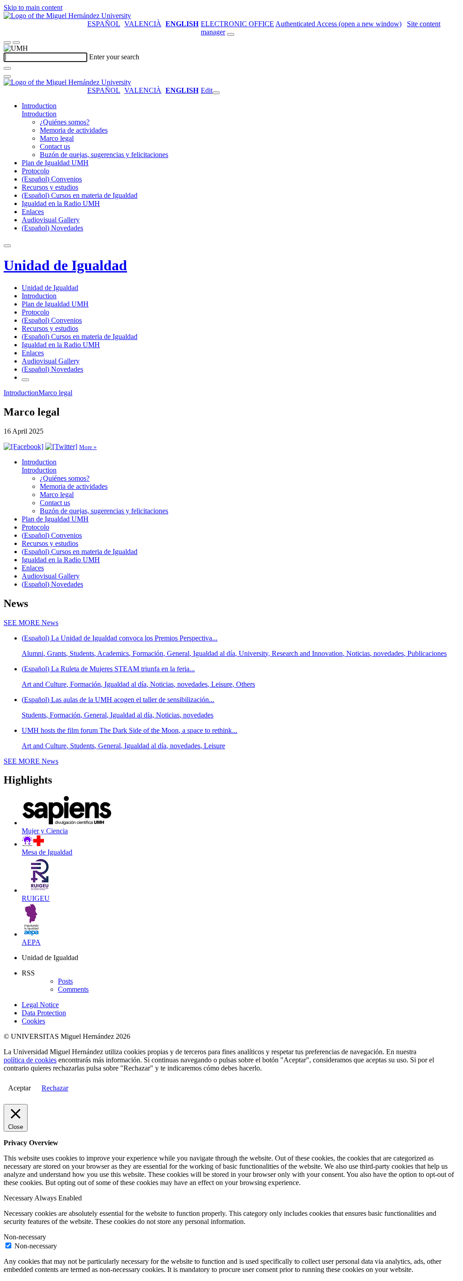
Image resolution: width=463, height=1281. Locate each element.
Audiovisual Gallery (51, 220)
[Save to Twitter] (61, 446)
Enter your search (114, 57)
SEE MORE (31, 622)
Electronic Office (237, 24)
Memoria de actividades (74, 130)
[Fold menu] (216, 92)
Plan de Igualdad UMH (55, 163)
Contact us (55, 146)
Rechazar (55, 1088)
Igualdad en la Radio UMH (61, 203)
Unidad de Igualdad (65, 265)
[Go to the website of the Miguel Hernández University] (67, 15)
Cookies (33, 1021)
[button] (39, 114)
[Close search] (7, 76)
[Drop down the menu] (16, 42)
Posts (65, 981)
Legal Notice (40, 1005)
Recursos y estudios (50, 187)
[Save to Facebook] (23, 446)
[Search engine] (230, 34)
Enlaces (33, 211)
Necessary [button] (19, 1198)
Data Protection (44, 1013)
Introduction (39, 106)
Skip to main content (33, 7)
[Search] (7, 68)
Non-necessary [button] (25, 1237)
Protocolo (35, 171)
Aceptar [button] (19, 1088)
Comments (73, 989)
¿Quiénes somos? (65, 122)
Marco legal (57, 138)
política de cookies (30, 1060)
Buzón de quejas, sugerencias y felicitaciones (104, 154)
